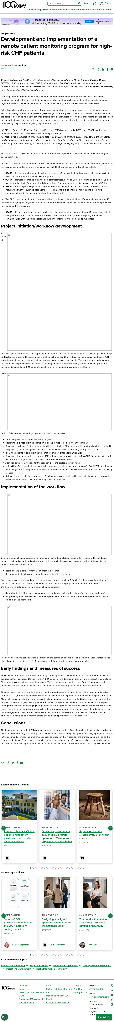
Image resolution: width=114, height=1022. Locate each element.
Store (48, 985)
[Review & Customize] (4, 1017)
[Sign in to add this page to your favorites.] (92, 69)
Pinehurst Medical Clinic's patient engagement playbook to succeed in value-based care (19, 836)
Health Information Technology (51, 968)
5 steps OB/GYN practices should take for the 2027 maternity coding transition (18, 924)
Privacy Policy (80, 992)
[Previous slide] (3, 828)
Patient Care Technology (13, 965)
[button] (94, 3)
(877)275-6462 (96, 989)
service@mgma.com (99, 997)
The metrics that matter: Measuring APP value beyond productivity (93, 922)
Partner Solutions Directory (59, 989)
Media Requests (26, 1002)
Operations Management (18, 968)
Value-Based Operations (65, 965)
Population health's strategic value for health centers (94, 835)
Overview (23, 985)
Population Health (39, 965)
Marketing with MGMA (57, 995)
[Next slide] (110, 828)
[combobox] (62, 3)
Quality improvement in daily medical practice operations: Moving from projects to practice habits (57, 836)
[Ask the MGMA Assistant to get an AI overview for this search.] (104, 1017)
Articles (13, 65)
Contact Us (24, 989)
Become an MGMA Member (32, 999)
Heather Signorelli (20, 945)
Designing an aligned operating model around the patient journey (56, 922)
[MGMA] (15, 5)
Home (4, 65)
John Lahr (92, 945)
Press (48, 992)
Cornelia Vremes (57, 945)
